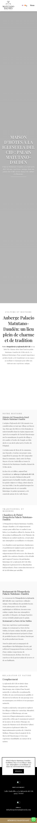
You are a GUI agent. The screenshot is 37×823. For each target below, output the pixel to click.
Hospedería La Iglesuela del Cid (18, 347)
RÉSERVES (18, 771)
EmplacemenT (18, 787)
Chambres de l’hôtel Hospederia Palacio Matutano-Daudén (18, 517)
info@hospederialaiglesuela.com (18, 809)
